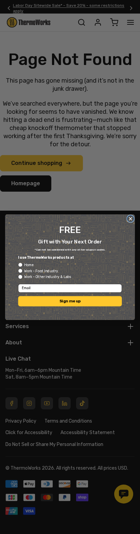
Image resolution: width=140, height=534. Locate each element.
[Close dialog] (130, 218)
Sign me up (70, 301)
